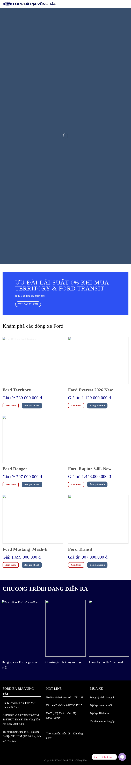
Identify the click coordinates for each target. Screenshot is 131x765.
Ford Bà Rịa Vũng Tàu (75, 760)
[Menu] (126, 4)
